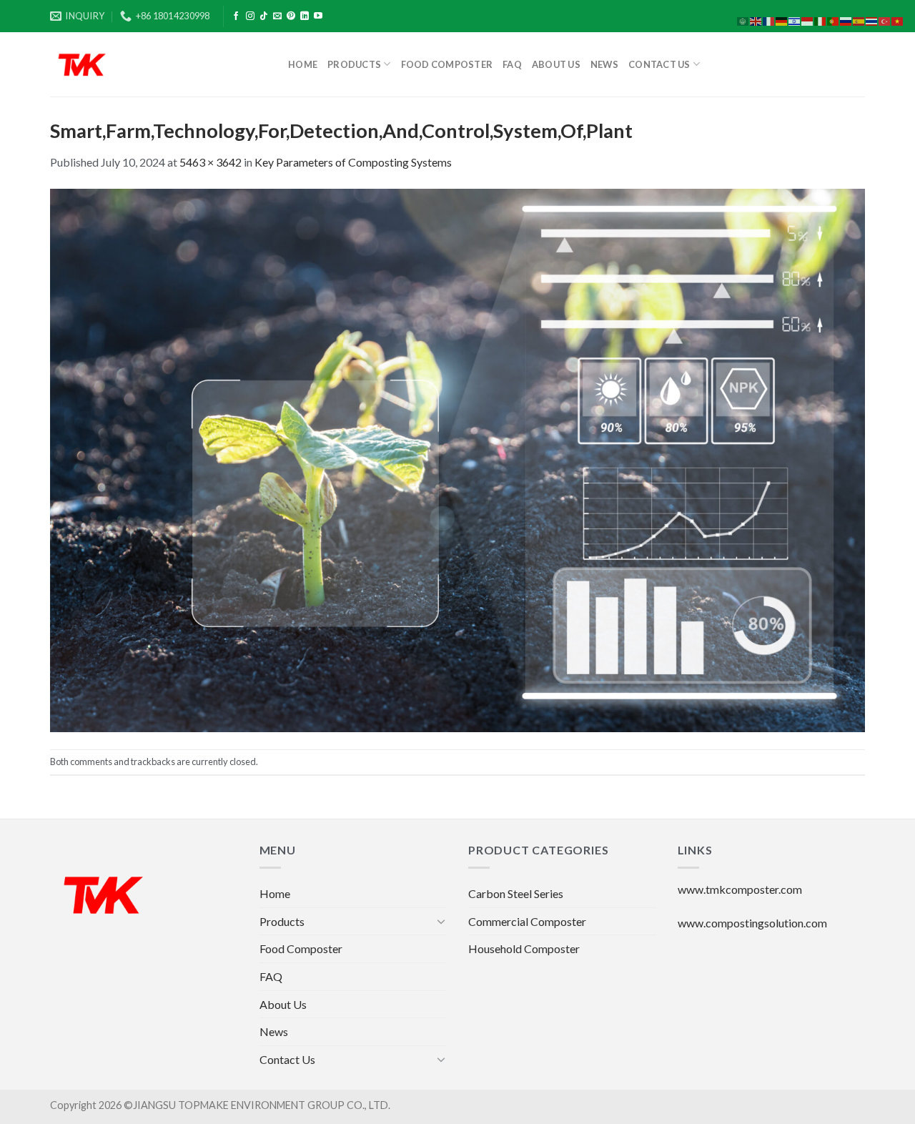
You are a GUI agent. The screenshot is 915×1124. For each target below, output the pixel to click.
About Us (556, 64)
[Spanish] (859, 19)
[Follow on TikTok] (263, 16)
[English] (756, 19)
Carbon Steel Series (515, 893)
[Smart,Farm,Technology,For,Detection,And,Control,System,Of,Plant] (457, 458)
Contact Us (659, 64)
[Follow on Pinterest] (291, 16)
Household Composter (524, 948)
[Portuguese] (833, 19)
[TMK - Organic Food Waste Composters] (158, 64)
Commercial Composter (527, 921)
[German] (782, 19)
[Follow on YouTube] (318, 16)
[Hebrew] (794, 19)
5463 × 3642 (210, 162)
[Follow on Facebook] (236, 16)
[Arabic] (743, 19)
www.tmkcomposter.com (740, 889)
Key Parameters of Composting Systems (353, 162)
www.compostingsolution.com (752, 923)
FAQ (512, 64)
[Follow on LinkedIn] (304, 16)
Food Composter (447, 64)
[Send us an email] (277, 16)
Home (302, 64)
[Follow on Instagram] (250, 16)
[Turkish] (885, 19)
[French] (769, 19)
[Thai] (872, 19)
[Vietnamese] (897, 19)
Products (354, 64)
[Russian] (846, 19)
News (604, 64)
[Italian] (820, 19)
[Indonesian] (807, 19)
